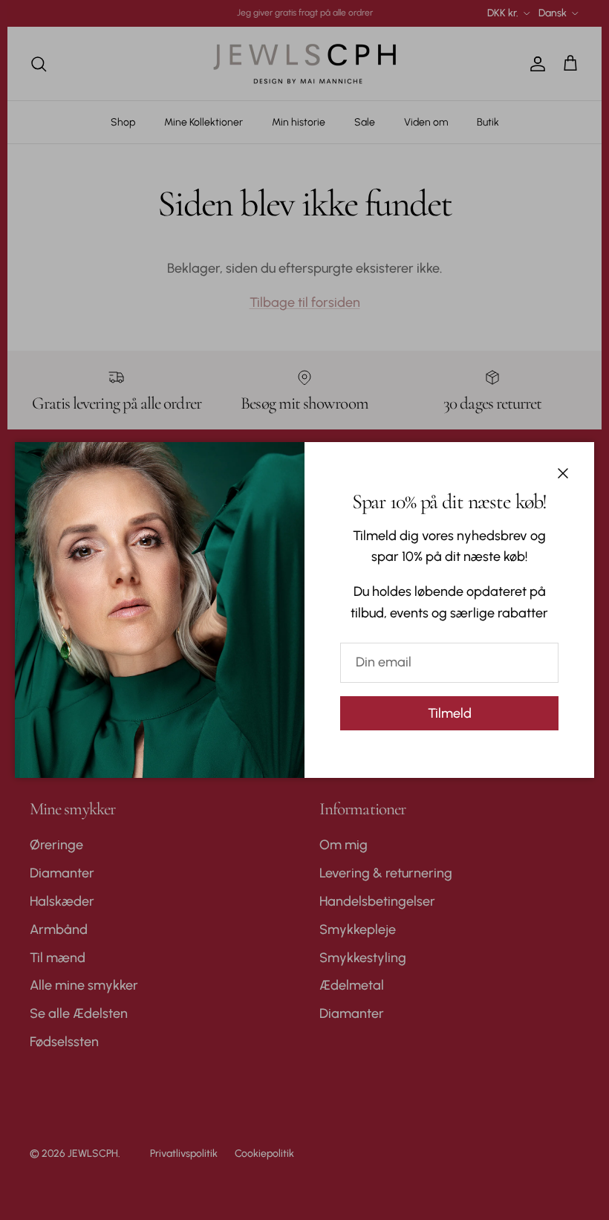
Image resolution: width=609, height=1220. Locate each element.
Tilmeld (450, 713)
